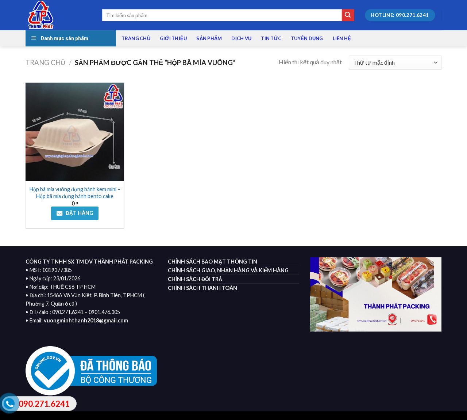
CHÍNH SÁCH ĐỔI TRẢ (195, 279)
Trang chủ (135, 38)
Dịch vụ (241, 38)
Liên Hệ (342, 38)
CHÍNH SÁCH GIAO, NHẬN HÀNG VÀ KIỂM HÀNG (228, 270)
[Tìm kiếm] (348, 15)
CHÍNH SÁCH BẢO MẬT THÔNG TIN (212, 261)
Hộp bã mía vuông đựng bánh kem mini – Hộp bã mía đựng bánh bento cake (75, 192)
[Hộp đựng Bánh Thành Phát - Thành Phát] (58, 15)
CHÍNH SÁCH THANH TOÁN (202, 288)
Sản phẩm (209, 38)
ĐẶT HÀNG (79, 213)
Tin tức (271, 38)
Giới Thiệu (173, 38)
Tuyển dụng (307, 38)
